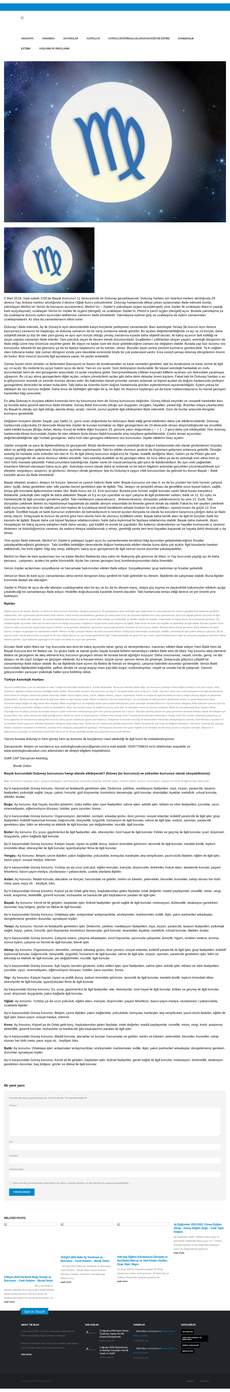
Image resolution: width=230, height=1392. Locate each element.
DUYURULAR (70, 38)
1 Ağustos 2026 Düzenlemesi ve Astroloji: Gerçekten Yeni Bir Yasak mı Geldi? (114, 1350)
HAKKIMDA (48, 38)
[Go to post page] (30, 1247)
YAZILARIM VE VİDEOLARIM (54, 48)
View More (26, 1354)
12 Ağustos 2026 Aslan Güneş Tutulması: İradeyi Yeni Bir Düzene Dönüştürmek (114, 1333)
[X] (201, 7)
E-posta (14, 1155)
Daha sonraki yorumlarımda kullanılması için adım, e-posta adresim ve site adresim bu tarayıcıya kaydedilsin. (71, 1183)
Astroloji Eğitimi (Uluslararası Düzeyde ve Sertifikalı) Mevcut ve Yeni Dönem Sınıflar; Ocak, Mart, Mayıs (142, 1260)
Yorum (13, 1105)
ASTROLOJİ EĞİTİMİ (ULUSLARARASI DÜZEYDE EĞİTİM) (138, 38)
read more (9, 1302)
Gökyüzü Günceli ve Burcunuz (192, 1338)
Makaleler (187, 1351)
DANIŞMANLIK (186, 38)
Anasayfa (27, 38)
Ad (11, 1141)
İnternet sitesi (16, 1169)
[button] (23, 56)
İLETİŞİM (25, 48)
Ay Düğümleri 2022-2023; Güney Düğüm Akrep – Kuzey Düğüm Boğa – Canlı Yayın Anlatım (199, 1228)
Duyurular (187, 1332)
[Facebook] (195, 7)
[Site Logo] (40, 22)
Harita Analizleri (190, 1345)
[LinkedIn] (206, 7)
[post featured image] (91, 1336)
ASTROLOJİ (93, 38)
